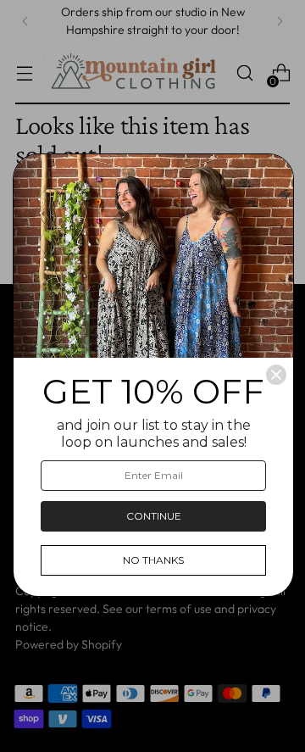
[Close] (276, 375)
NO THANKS (153, 560)
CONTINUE (153, 516)
